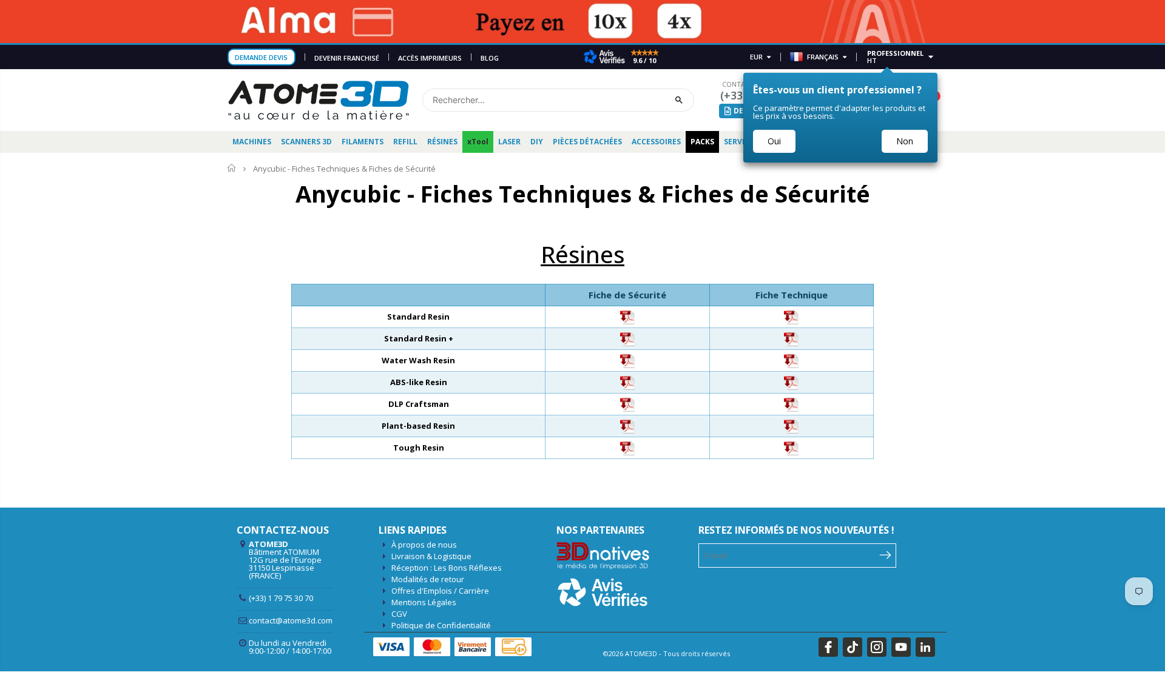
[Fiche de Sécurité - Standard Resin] (627, 315)
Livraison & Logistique (431, 556)
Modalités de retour (427, 579)
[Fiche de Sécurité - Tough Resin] (627, 446)
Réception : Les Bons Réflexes (446, 567)
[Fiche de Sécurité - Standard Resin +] (627, 337)
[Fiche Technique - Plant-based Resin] (791, 425)
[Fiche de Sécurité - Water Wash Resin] (627, 359)
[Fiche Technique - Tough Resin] (791, 446)
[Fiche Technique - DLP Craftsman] (791, 403)
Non (904, 141)
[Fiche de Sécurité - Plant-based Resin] (627, 425)
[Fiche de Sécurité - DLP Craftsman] (627, 403)
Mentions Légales (423, 602)
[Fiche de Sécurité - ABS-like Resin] (627, 381)
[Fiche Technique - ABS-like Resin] (791, 381)
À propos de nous (424, 544)
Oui (774, 141)
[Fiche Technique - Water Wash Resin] (791, 359)
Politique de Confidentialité (441, 625)
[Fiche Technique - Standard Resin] (791, 315)
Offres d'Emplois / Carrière (440, 590)
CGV (399, 613)
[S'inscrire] (885, 554)
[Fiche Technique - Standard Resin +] (791, 337)
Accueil (232, 168)
